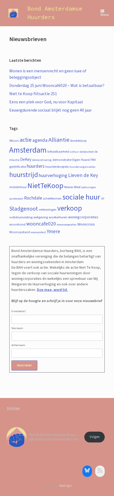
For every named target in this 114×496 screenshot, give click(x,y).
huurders (36, 166)
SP (102, 199)
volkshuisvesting (21, 217)
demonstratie (62, 159)
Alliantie (58, 140)
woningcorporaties (83, 217)
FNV (93, 159)
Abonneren (24, 365)
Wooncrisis (86, 224)
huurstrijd (23, 175)
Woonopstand (19, 232)
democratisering (42, 160)
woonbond (17, 224)
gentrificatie (17, 166)
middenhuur (18, 187)
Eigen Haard (81, 159)
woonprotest (38, 232)
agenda (39, 140)
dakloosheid (87, 152)
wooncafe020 (41, 224)
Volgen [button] (95, 437)
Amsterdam (28, 150)
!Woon (14, 140)
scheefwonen (52, 198)
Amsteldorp (78, 140)
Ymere (53, 231)
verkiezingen (47, 209)
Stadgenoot (23, 209)
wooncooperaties (67, 225)
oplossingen (88, 187)
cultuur (74, 152)
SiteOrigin (65, 486)
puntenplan (16, 199)
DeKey (25, 159)
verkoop (69, 208)
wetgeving (40, 217)
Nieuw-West (72, 187)
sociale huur (81, 197)
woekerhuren (58, 217)
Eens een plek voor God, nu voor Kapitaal (46, 102)
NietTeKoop (45, 186)
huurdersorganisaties (82, 167)
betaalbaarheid (58, 151)
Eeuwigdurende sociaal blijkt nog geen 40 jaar (50, 110)
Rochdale (33, 198)
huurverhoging (53, 175)
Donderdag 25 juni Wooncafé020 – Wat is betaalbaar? (56, 85)
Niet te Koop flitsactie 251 (33, 94)
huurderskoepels (57, 166)
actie (26, 140)
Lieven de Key (83, 175)
